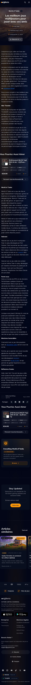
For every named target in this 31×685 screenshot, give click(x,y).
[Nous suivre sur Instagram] (7, 670)
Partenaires (4, 622)
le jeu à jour (15, 360)
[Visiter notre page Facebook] (3, 670)
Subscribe (15, 505)
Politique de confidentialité (21, 626)
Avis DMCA (20, 633)
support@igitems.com (8, 647)
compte (20, 252)
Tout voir (25, 530)
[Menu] (29, 2)
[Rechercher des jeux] (25, 2)
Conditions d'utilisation (23, 622)
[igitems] (5, 2)
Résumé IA (15, 39)
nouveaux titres (8, 88)
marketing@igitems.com (7, 610)
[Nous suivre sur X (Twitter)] (20, 670)
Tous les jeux (5, 625)
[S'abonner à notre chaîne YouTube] (24, 670)
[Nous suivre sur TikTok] (16, 670)
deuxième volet (12, 345)
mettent (16, 358)
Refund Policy (20, 630)
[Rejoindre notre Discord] (11, 670)
